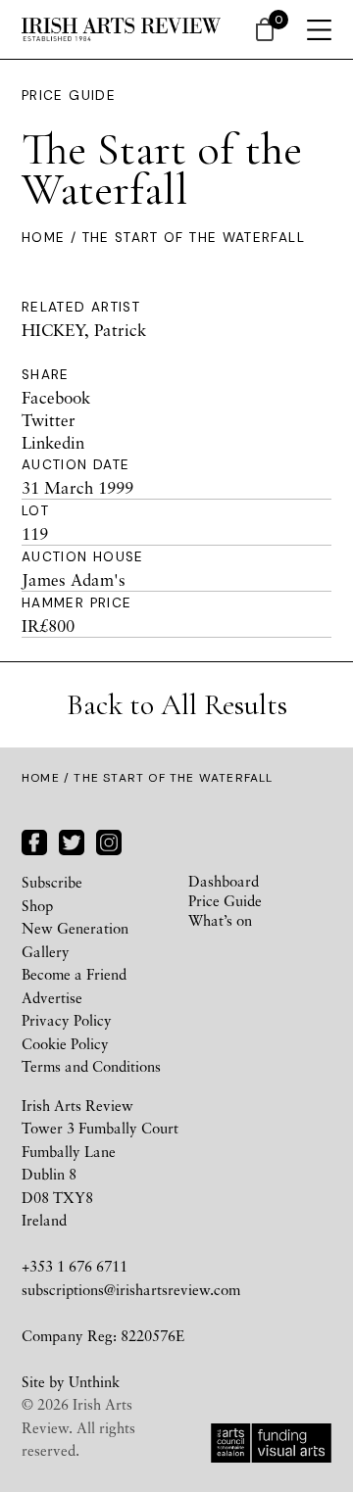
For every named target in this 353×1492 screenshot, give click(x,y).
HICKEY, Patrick (84, 329)
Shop (37, 905)
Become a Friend (74, 974)
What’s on (220, 920)
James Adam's (74, 579)
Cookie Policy (65, 1043)
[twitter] (71, 839)
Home (43, 237)
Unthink (94, 1381)
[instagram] (109, 839)
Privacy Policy (67, 1020)
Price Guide (69, 95)
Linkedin (53, 442)
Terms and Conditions (91, 1066)
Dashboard (223, 881)
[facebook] (34, 839)
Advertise (52, 997)
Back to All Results (177, 705)
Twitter (49, 419)
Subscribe (52, 881)
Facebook (56, 397)
